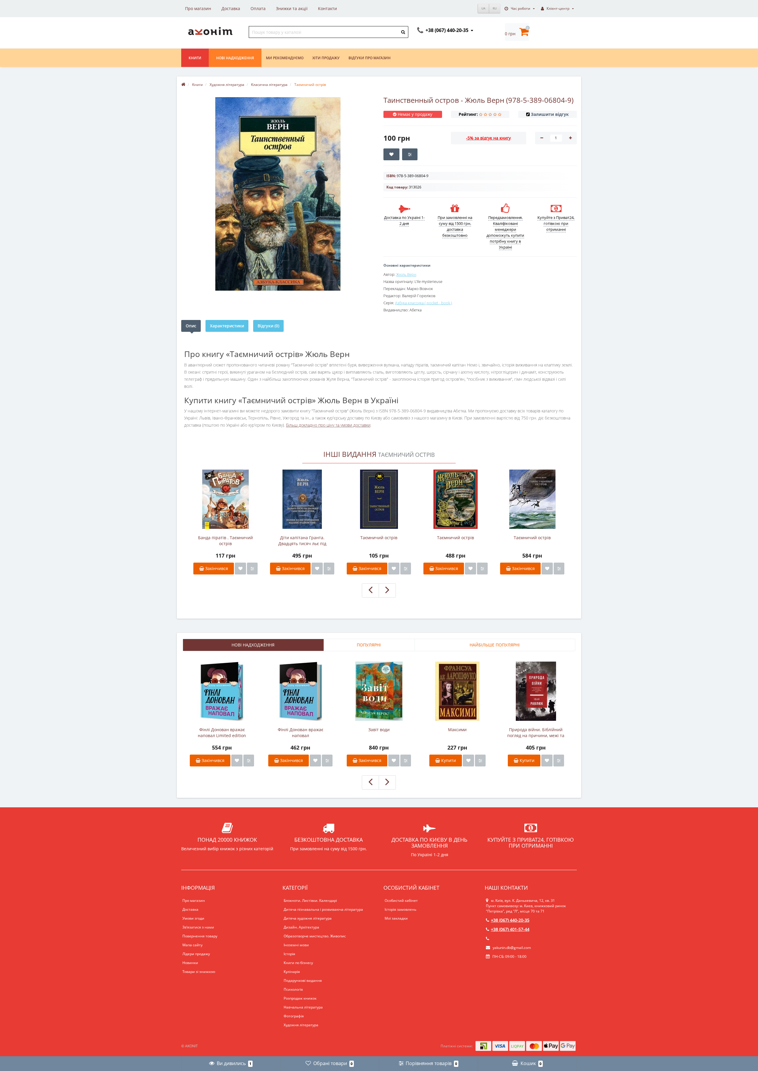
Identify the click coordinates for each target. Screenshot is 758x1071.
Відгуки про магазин (370, 57)
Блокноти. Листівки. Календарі (310, 900)
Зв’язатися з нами (198, 927)
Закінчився (216, 568)
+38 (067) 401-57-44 (510, 929)
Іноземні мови (296, 944)
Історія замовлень (400, 909)
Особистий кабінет (401, 900)
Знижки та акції (292, 8)
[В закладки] (240, 568)
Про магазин (198, 8)
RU (495, 8)
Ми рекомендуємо (284, 57)
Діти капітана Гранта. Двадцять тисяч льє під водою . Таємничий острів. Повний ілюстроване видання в (302, 541)
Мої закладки (396, 918)
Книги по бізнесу (298, 962)
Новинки (190, 962)
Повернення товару (199, 936)
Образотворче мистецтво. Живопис (315, 936)
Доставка (230, 8)
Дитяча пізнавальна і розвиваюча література (323, 909)
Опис (191, 326)
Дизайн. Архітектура (301, 927)
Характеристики (227, 326)
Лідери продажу (196, 953)
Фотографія (294, 1016)
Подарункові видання (303, 980)
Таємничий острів (378, 537)
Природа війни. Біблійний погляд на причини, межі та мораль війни (535, 733)
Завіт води (379, 729)
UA (483, 8)
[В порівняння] (252, 568)
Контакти (327, 8)
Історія (289, 953)
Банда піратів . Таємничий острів (225, 540)
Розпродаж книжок (300, 998)
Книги (195, 57)
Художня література (301, 1024)
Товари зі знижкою (198, 971)
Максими (457, 729)
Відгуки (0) (268, 326)
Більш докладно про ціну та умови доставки (328, 425)
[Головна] (183, 84)
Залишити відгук (550, 114)
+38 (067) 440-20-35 (510, 920)
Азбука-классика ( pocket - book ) (423, 302)
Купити (448, 760)
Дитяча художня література (308, 918)
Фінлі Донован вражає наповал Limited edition (222, 732)
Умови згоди (193, 918)
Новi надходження (235, 57)
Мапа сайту (192, 944)
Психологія (293, 989)
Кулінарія (292, 971)
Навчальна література (303, 1007)
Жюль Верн (406, 274)
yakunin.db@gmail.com (512, 947)
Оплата (258, 8)
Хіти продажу (326, 57)
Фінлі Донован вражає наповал (300, 732)
